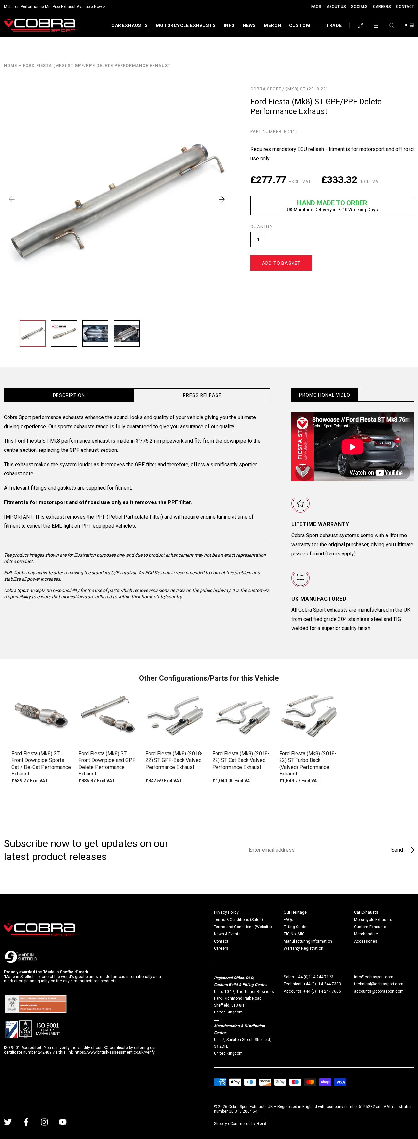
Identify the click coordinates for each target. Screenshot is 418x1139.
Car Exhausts (129, 25)
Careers (382, 6)
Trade (334, 25)
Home (10, 65)
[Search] (391, 25)
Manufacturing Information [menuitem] (308, 941)
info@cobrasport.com (373, 977)
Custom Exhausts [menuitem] (370, 927)
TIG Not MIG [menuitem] (294, 934)
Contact (405, 6)
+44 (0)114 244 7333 (322, 984)
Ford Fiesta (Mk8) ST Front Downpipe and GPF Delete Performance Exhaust (106, 763)
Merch (272, 25)
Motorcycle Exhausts (186, 25)
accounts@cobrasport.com (379, 991)
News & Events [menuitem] (227, 934)
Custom (299, 25)
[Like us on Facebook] (26, 1122)
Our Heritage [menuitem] (295, 912)
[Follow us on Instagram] (44, 1122)
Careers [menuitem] (221, 948)
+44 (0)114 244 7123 (314, 977)
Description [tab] (69, 395)
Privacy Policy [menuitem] (226, 912)
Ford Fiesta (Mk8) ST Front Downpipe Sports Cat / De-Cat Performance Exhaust (41, 763)
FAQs (316, 6)
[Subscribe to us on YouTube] (62, 1122)
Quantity (261, 226)
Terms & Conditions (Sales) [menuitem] (238, 919)
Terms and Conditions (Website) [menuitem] (243, 927)
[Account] (375, 25)
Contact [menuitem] (221, 941)
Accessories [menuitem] (365, 941)
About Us (336, 6)
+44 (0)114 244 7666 (322, 991)
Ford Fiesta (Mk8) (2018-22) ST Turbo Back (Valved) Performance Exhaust (308, 763)
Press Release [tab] (202, 395)
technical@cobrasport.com (378, 984)
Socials (359, 6)
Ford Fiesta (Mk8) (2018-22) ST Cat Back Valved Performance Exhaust (241, 760)
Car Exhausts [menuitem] (366, 912)
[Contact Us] (360, 25)
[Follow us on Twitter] (7, 1122)
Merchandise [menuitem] (366, 934)
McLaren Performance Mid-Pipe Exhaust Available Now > (54, 6)
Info (229, 25)
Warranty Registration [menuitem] (303, 948)
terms (333, 554)
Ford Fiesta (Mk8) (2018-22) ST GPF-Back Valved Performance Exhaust (174, 760)
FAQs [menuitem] (288, 919)
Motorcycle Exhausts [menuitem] (373, 919)
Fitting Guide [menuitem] (295, 927)
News (249, 25)
